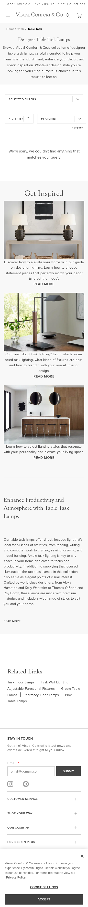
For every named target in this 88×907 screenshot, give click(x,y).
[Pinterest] (26, 784)
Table (21, 29)
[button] (79, 15)
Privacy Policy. (16, 877)
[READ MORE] (44, 230)
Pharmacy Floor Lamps (41, 694)
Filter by (16, 118)
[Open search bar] (68, 15)
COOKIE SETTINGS (44, 887)
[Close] (82, 856)
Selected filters (22, 99)
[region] (44, 878)
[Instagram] (10, 784)
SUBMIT (68, 771)
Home (10, 29)
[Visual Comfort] (39, 15)
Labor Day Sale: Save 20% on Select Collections (45, 3)
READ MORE (43, 284)
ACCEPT (44, 899)
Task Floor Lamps (21, 682)
